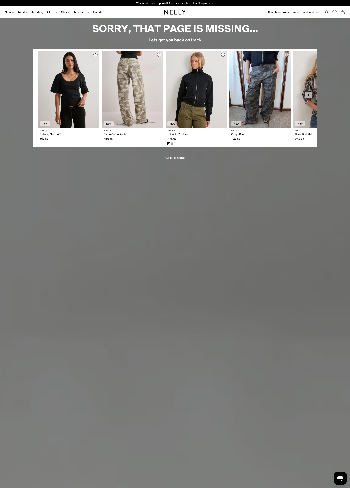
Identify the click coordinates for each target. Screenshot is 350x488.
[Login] (326, 12)
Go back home (175, 158)
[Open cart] (342, 12)
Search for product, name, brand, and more (292, 12)
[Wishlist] (334, 12)
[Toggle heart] (95, 55)
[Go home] (175, 12)
